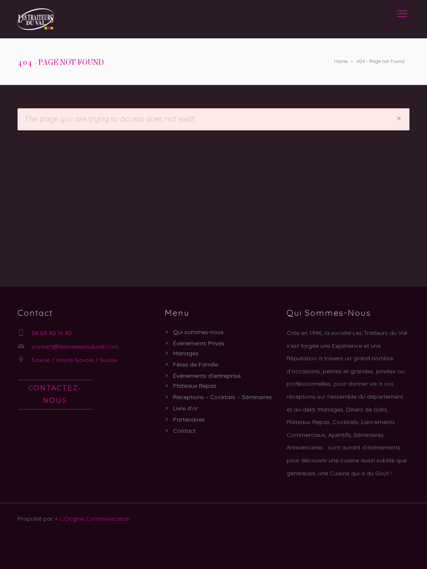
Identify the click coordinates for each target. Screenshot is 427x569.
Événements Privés (198, 343)
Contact (184, 430)
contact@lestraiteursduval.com (75, 346)
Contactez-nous (55, 394)
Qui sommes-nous (198, 332)
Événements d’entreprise (207, 375)
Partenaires (189, 419)
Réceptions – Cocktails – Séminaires (222, 397)
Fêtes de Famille (195, 364)
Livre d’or (185, 408)
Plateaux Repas (194, 385)
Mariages (185, 353)
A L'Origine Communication (92, 518)
